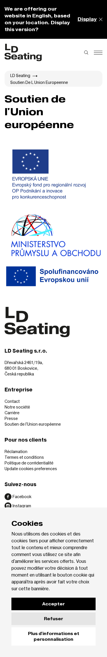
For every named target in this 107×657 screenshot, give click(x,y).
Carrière (12, 412)
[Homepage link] (23, 52)
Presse (11, 418)
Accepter (53, 604)
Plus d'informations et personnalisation (53, 636)
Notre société (17, 407)
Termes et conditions (24, 457)
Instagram (22, 505)
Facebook (22, 496)
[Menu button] (98, 52)
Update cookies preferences (31, 468)
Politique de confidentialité (29, 463)
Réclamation (16, 451)
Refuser (53, 618)
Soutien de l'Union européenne (33, 424)
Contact (12, 401)
